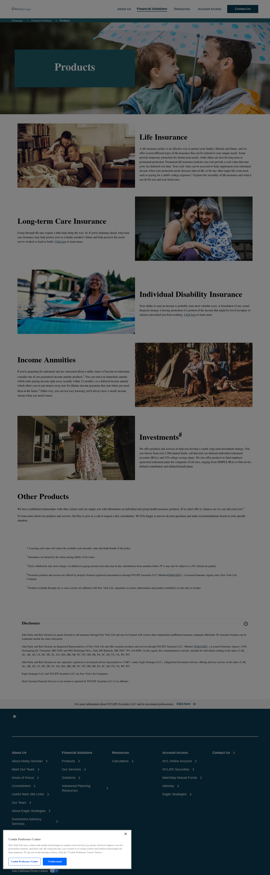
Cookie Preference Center (24, 861)
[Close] (126, 834)
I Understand (55, 861)
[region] (67, 849)
